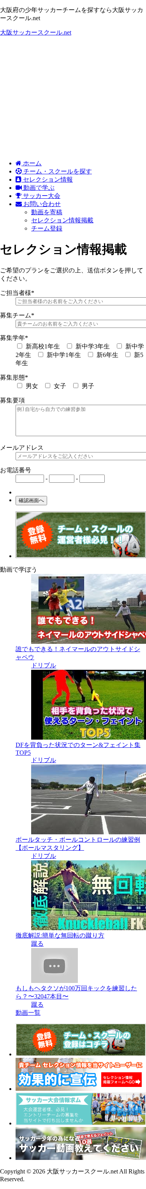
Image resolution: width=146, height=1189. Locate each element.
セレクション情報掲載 (62, 220)
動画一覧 (28, 1012)
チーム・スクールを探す (57, 171)
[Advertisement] (73, 98)
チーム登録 (46, 228)
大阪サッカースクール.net (35, 32)
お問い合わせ (41, 204)
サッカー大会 (40, 195)
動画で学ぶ (38, 187)
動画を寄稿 (46, 212)
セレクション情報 (47, 179)
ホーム (31, 163)
